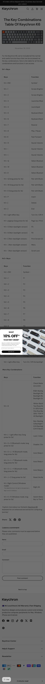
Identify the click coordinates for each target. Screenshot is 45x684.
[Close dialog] (43, 330)
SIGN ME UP (11, 351)
